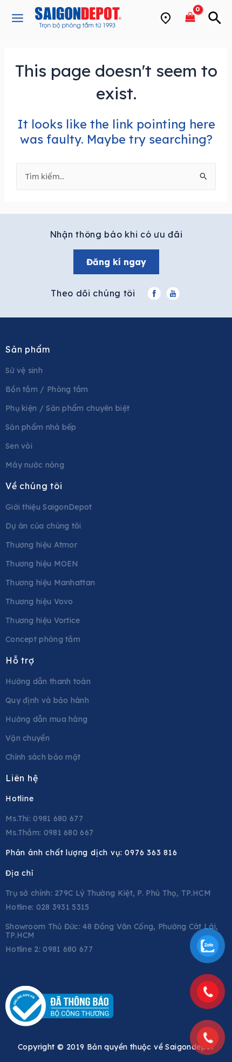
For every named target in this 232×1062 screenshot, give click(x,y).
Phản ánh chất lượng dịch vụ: (91, 852)
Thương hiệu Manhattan (50, 582)
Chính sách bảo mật (42, 757)
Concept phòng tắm (42, 639)
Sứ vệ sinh (24, 370)
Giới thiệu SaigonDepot (48, 507)
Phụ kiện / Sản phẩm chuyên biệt (67, 408)
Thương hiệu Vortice (42, 620)
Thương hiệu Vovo (39, 601)
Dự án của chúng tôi (43, 526)
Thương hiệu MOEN (42, 564)
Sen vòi (18, 446)
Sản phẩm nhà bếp (41, 427)
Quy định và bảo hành (47, 700)
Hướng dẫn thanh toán (48, 681)
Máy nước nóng (34, 465)
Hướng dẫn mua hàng (46, 719)
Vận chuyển (27, 738)
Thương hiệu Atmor (41, 545)
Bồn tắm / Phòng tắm (46, 389)
